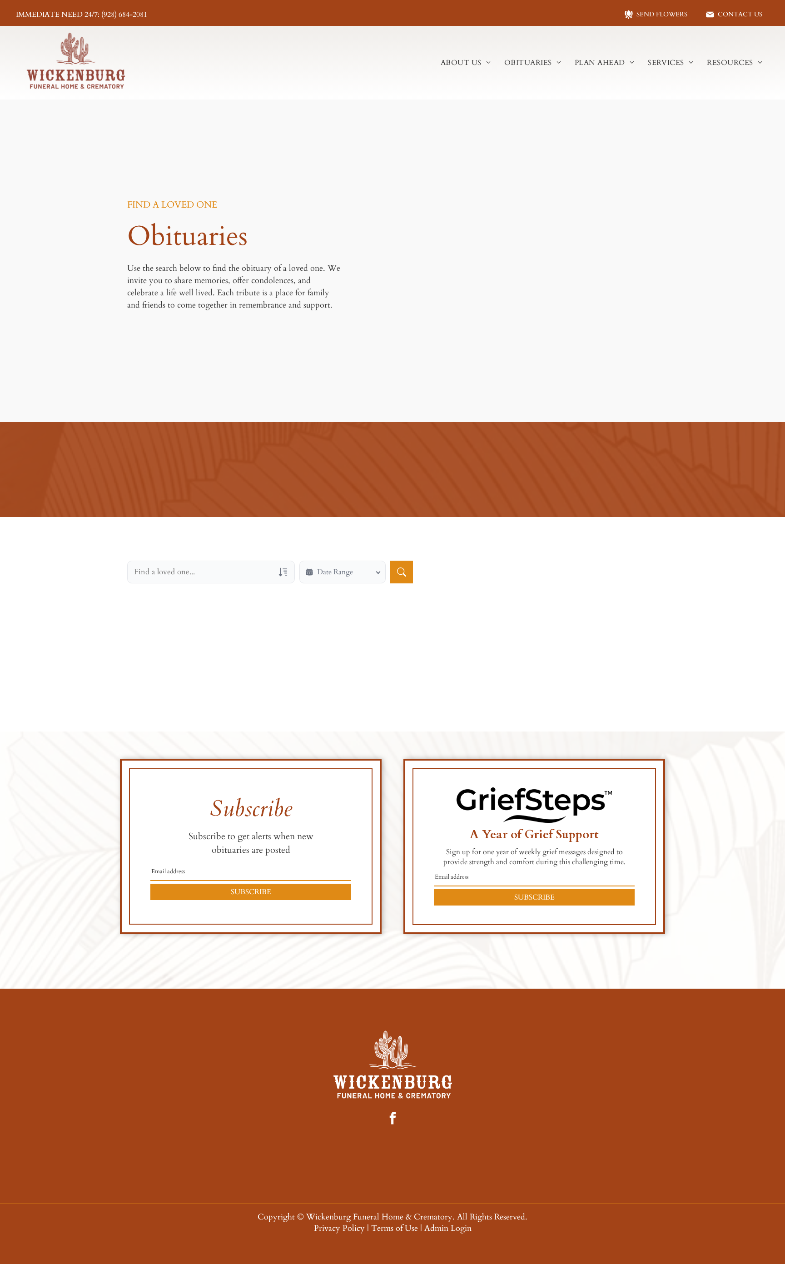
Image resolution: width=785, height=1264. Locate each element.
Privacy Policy (339, 1228)
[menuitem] (465, 62)
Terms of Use (394, 1228)
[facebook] (392, 1119)
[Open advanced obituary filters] (283, 572)
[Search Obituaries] (401, 572)
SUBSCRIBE (251, 892)
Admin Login (448, 1228)
